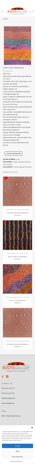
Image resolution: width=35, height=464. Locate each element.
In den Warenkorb (13, 153)
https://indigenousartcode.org (10, 416)
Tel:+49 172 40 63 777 (8, 388)
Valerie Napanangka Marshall (21, 209)
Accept (17, 446)
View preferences (17, 457)
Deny (17, 451)
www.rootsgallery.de (7, 403)
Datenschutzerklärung (17, 461)
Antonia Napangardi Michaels (21, 162)
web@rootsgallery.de (8, 398)
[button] (32, 428)
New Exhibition (7, 164)
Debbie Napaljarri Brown (13, 253)
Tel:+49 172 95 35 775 (7, 393)
